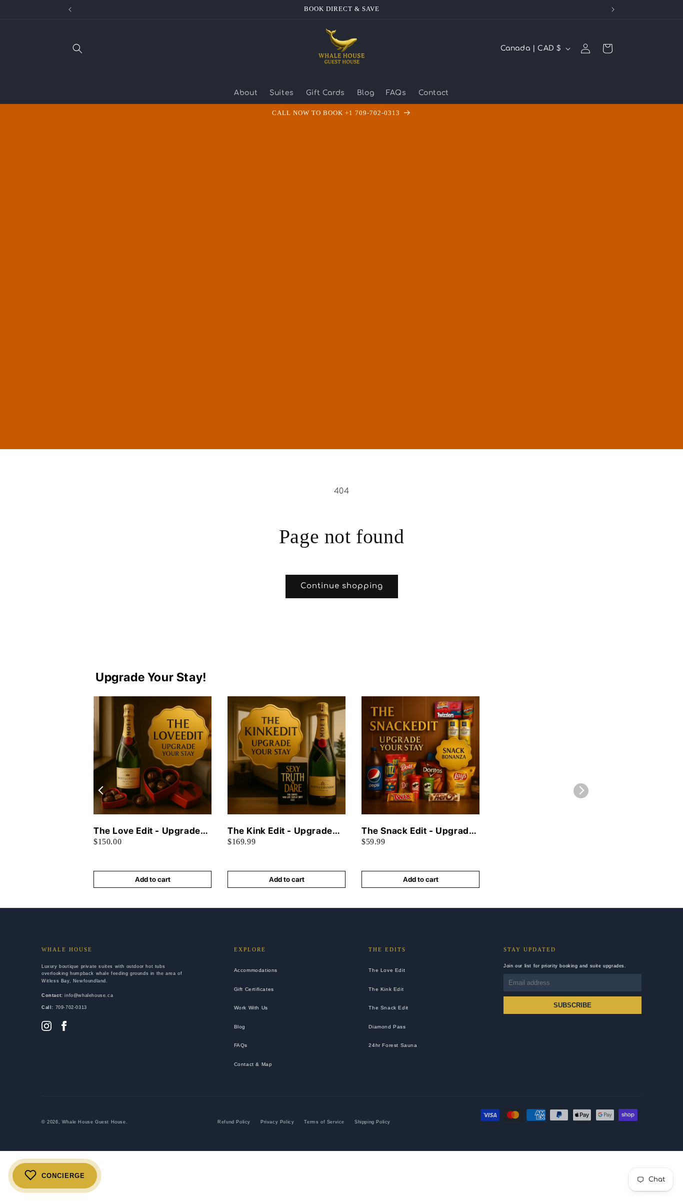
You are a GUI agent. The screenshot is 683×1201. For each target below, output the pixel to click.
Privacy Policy (277, 1121)
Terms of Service (324, 1121)
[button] (77, 49)
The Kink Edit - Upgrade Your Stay (280, 831)
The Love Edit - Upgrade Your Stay (147, 831)
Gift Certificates (254, 989)
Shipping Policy (372, 1121)
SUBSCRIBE (573, 1005)
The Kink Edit (386, 989)
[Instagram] (47, 1027)
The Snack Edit (388, 1007)
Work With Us (251, 1007)
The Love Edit (386, 970)
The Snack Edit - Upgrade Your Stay (418, 831)
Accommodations (256, 970)
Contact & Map (253, 1064)
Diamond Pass (387, 1026)
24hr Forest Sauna (392, 1045)
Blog (240, 1026)
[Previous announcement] (70, 9)
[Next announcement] (613, 9)
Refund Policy (234, 1121)
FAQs (241, 1045)
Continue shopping (341, 586)
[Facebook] (64, 1027)
